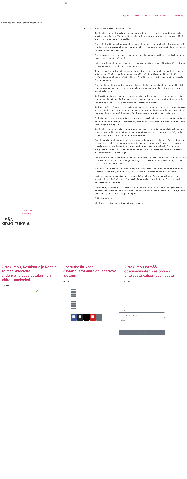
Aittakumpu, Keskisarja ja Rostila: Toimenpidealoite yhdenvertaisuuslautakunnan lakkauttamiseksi (29, 273)
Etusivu (125, 15)
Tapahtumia (160, 15)
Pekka (147, 15)
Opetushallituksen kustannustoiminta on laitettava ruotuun (89, 271)
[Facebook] (74, 317)
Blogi (136, 15)
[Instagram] (80, 317)
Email (10, 379)
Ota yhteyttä (177, 15)
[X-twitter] (86, 317)
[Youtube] (93, 317)
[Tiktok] (99, 317)
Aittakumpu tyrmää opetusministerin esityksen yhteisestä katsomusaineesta (149, 271)
